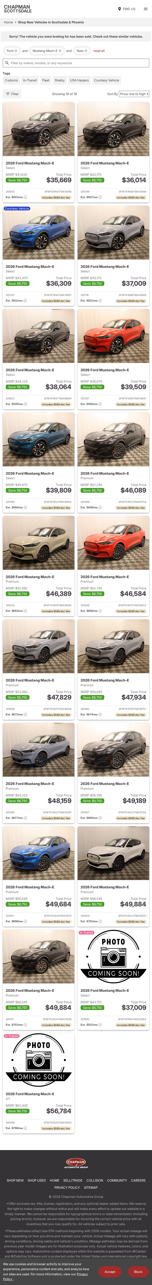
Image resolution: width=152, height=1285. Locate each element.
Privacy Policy (67, 1188)
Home (8, 22)
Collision (94, 1180)
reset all (99, 51)
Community (117, 1180)
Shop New (15, 1180)
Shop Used (37, 1180)
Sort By (112, 94)
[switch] (145, 9)
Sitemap (91, 1188)
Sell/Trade (73, 1180)
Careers (138, 1180)
